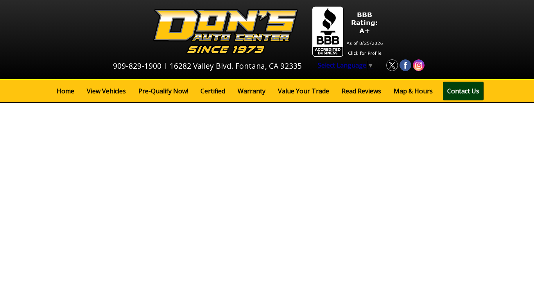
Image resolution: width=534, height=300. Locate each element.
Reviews (361, 91)
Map (413, 91)
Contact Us (463, 91)
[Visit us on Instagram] (419, 65)
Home (65, 91)
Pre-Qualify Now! (163, 91)
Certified (213, 91)
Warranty (251, 91)
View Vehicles (106, 91)
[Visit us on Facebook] (405, 65)
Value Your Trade (303, 91)
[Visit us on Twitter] (392, 65)
